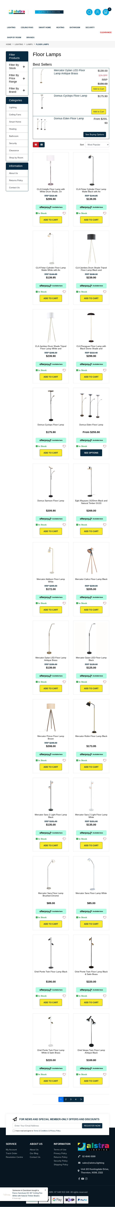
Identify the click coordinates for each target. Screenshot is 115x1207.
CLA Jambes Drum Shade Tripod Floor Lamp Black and (91, 268)
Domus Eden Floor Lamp (69, 118)
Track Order (11, 1153)
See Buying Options (94, 134)
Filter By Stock (14, 66)
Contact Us (14, 187)
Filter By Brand (14, 90)
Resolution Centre (14, 1157)
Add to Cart (98, 89)
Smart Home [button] (45, 27)
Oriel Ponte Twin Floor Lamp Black (50, 971)
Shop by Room (16, 157)
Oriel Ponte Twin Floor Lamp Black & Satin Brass (91, 972)
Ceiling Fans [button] (27, 27)
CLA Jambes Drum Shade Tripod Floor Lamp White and (50, 347)
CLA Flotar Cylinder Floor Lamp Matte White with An (51, 268)
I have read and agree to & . (38, 1131)
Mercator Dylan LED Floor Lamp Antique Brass (69, 72)
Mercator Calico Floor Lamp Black (91, 579)
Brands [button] (30, 37)
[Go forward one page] (81, 1099)
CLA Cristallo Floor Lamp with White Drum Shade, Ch (51, 190)
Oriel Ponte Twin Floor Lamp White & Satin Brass (50, 1051)
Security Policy (61, 1161)
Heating (12, 129)
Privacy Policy (55, 1131)
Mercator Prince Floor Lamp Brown (50, 737)
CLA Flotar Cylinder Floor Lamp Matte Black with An (91, 190)
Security (90, 27)
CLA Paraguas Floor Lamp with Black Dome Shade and (91, 347)
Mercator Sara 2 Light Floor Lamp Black (51, 815)
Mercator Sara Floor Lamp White (91, 893)
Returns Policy (16, 180)
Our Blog (34, 1153)
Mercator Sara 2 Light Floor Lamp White (91, 815)
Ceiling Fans (15, 114)
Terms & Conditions (41, 1131)
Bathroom (13, 136)
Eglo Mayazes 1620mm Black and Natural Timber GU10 (91, 501)
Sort (82, 144)
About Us (13, 173)
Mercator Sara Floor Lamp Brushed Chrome (50, 894)
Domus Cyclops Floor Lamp (70, 95)
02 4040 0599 (88, 1156)
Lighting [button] (11, 27)
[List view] (42, 144)
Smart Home (15, 122)
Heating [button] (60, 27)
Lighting (13, 107)
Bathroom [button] (75, 27)
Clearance (106, 32)
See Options (91, 453)
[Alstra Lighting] (17, 12)
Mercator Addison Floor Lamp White (51, 580)
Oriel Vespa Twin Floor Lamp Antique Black (91, 1051)
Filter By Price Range (14, 78)
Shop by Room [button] (14, 37)
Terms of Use (60, 1149)
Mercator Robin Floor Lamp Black (91, 736)
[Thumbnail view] (36, 144)
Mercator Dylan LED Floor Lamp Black (91, 658)
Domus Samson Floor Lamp (50, 500)
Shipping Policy (61, 1164)
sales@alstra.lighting (93, 1163)
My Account (11, 1149)
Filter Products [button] (14, 56)
